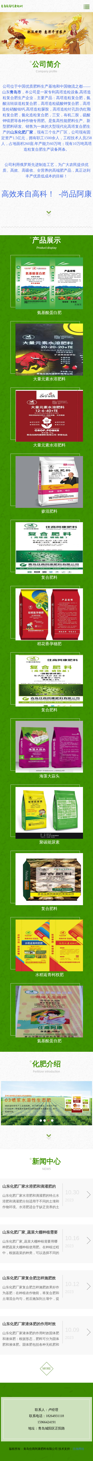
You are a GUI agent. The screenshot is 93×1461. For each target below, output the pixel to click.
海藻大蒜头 (49, 776)
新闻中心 (46, 1161)
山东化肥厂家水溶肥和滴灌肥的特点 (29, 1186)
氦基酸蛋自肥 (49, 1041)
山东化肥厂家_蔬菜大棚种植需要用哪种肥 (30, 1232)
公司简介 (46, 64)
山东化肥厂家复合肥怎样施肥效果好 (29, 1278)
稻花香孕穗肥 (49, 644)
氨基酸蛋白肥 (49, 312)
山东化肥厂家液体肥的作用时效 (29, 1324)
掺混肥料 (49, 511)
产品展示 (46, 240)
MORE (46, 1368)
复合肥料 (49, 577)
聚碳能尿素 (49, 842)
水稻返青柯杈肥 (49, 974)
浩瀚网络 (78, 1448)
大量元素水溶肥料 (49, 379)
